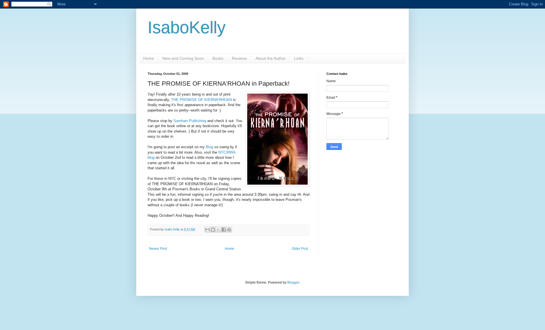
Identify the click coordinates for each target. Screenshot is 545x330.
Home (148, 58)
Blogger (293, 282)
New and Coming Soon (183, 58)
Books (217, 58)
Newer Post (158, 249)
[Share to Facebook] (224, 229)
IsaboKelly (187, 27)
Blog (209, 147)
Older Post (300, 249)
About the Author (270, 58)
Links (298, 58)
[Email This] (207, 229)
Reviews (239, 58)
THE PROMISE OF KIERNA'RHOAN (201, 100)
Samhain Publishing (189, 121)
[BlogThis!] (213, 229)
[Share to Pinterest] (229, 229)
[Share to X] (218, 229)
